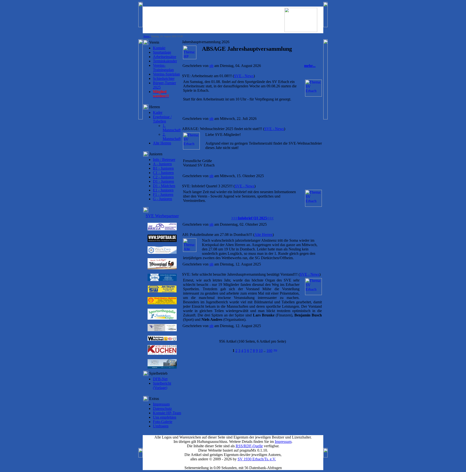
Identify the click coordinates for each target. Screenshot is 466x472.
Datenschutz (162, 408)
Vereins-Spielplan (166, 74)
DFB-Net (160, 379)
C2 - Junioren (163, 177)
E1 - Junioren (163, 190)
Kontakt (159, 48)
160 (269, 350)
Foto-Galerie (162, 422)
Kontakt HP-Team (167, 413)
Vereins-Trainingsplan (163, 67)
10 (261, 350)
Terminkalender (165, 61)
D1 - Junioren (163, 181)
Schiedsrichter (164, 78)
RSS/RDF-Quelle (249, 446)
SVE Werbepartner (162, 215)
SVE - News (244, 76)
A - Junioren (162, 164)
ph (211, 66)
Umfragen (160, 426)
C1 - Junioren (163, 173)
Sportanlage (162, 52)
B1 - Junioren (163, 168)
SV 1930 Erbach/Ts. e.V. (257, 459)
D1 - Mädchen (164, 186)
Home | (147, 36)
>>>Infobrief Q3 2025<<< (252, 218)
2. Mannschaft (172, 136)
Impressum (161, 404)
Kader (157, 112)
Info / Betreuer (164, 159)
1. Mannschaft (172, 128)
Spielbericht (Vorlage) (162, 385)
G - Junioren (162, 199)
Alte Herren (162, 143)
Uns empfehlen (164, 417)
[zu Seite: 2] (275, 350)
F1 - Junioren (163, 194)
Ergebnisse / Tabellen (162, 119)
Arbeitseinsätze (164, 57)
